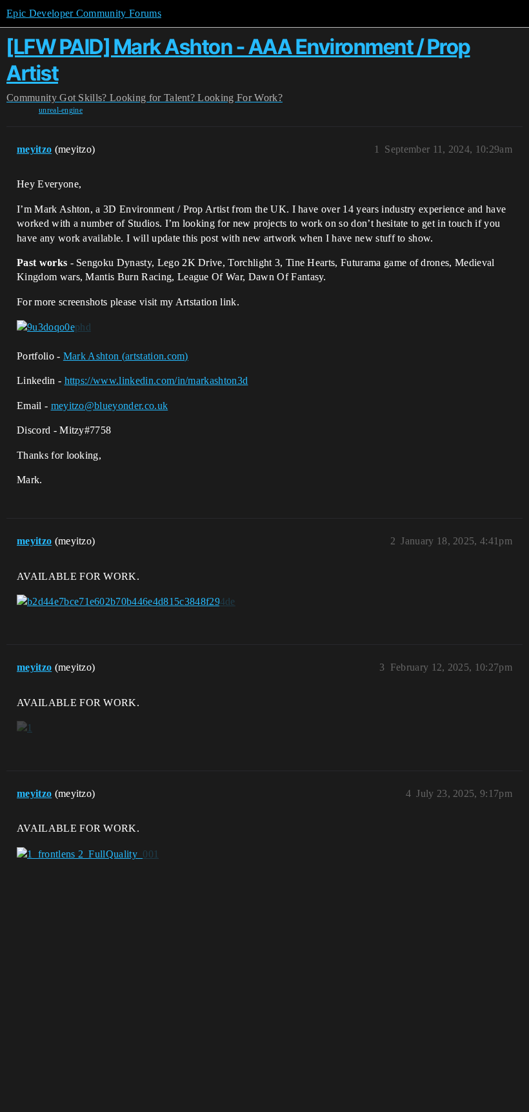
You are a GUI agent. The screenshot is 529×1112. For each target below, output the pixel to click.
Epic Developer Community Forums (83, 13)
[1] (24, 728)
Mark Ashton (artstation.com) (125, 355)
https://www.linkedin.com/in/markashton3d (156, 380)
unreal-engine (61, 110)
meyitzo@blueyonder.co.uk (109, 405)
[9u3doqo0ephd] (54, 327)
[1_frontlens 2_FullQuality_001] (88, 854)
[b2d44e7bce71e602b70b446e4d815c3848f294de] (126, 601)
